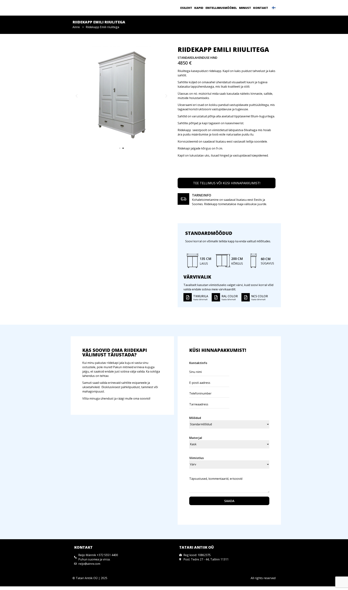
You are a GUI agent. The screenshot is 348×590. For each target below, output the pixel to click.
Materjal (195, 437)
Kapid (198, 8)
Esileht (186, 8)
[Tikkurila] (187, 297)
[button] (76, 96)
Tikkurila (200, 296)
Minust (245, 8)
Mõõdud (195, 417)
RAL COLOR (229, 296)
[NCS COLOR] (245, 297)
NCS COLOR (259, 296)
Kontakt (260, 8)
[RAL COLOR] (216, 297)
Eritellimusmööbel (221, 8)
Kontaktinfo (198, 362)
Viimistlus (196, 458)
